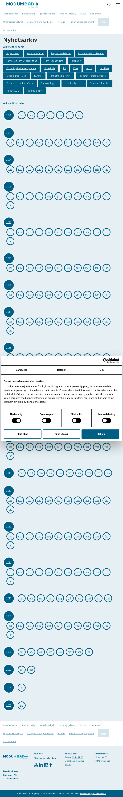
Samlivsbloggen (49, 83)
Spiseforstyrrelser (74, 83)
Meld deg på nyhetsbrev (45, 758)
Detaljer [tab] (61, 369)
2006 (8, 687)
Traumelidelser (34, 90)
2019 (8, 311)
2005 (8, 705)
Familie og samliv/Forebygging (21, 60)
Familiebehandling (54, 60)
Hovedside (49, 68)
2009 (8, 616)
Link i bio (104, 68)
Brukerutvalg (28, 13)
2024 (8, 159)
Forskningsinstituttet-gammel (21, 68)
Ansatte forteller (35, 53)
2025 (8, 132)
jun (31, 115)
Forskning (76, 60)
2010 (8, 598)
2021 (8, 258)
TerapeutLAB (13, 90)
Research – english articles (92, 75)
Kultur (83, 13)
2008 (8, 651)
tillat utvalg (61, 434)
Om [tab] (102, 369)
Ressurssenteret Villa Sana (19, 83)
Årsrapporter (9, 30)
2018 (8, 347)
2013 (8, 490)
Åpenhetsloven (10, 13)
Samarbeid (95, 13)
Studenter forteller (99, 83)
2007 (8, 669)
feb (69, 115)
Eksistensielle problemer (91, 53)
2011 (8, 562)
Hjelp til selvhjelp (47, 13)
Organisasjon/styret (13, 21)
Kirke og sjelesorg (67, 13)
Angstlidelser (12, 53)
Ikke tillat (23, 434)
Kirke (75, 68)
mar (60, 115)
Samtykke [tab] (21, 369)
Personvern (85, 793)
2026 (8, 115)
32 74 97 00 (77, 757)
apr (50, 115)
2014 (8, 472)
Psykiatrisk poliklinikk (60, 75)
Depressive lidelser (61, 53)
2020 (8, 285)
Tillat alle (100, 434)
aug (22, 115)
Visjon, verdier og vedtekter (40, 21)
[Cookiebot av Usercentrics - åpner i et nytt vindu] (105, 360)
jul (49, 142)
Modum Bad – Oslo (16, 75)
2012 (8, 526)
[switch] (46, 420)
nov (20, 142)
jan (79, 115)
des (10, 142)
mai (41, 115)
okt (29, 142)
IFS (64, 68)
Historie (61, 21)
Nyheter (38, 75)
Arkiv (103, 21)
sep (39, 142)
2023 (8, 186)
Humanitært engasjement (81, 21)
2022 (8, 222)
